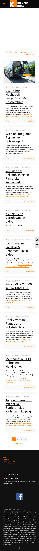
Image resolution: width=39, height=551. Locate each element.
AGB (4, 457)
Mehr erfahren (30, 121)
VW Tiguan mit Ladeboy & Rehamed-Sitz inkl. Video (18, 249)
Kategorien (8, 52)
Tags (16, 52)
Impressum (6, 459)
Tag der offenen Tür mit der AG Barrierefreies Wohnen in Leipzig (19, 405)
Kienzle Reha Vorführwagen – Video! (17, 217)
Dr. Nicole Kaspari (13, 87)
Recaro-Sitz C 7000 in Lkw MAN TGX (19, 286)
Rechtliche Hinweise (9, 461)
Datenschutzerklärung (9, 463)
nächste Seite (18, 443)
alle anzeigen (30, 54)
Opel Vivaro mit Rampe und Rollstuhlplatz (16, 323)
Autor (24, 52)
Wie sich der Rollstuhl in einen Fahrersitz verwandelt (17, 176)
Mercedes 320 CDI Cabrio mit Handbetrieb (18, 362)
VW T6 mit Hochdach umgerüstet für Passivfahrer (16, 96)
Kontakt (5, 465)
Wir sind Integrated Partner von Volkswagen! (19, 137)
